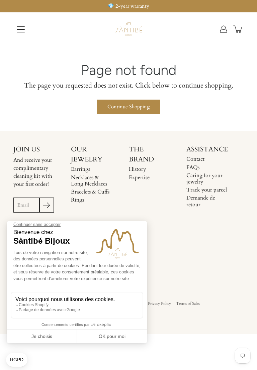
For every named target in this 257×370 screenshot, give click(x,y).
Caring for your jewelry (204, 179)
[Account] (223, 29)
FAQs (192, 167)
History (137, 169)
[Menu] (20, 29)
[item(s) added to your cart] (238, 29)
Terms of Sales (188, 303)
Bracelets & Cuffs (90, 192)
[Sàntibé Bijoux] (128, 29)
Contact (195, 159)
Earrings (80, 169)
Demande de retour (200, 201)
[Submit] (46, 205)
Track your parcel (206, 190)
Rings (77, 200)
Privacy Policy (159, 303)
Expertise (139, 177)
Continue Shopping (128, 106)
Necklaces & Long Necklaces (89, 181)
